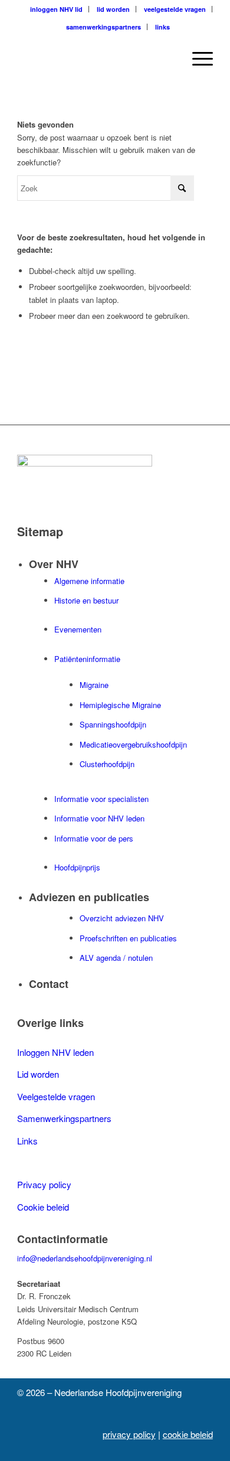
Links (27, 1140)
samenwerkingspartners (103, 26)
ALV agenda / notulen (116, 957)
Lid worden (38, 1074)
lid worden (113, 9)
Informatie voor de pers (93, 838)
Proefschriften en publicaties (128, 938)
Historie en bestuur (86, 600)
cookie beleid (188, 1434)
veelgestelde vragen (175, 9)
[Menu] (196, 58)
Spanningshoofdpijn (113, 724)
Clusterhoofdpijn (107, 763)
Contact (48, 984)
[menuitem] (56, 9)
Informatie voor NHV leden (99, 818)
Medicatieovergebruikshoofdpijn (133, 744)
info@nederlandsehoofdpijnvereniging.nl (84, 1258)
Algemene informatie (89, 580)
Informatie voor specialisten (101, 798)
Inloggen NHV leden (55, 1052)
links (162, 26)
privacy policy (129, 1434)
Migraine (94, 684)
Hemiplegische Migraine (120, 704)
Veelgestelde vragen (56, 1096)
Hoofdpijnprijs (77, 867)
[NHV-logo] (95, 58)
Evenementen (77, 629)
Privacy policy (44, 1184)
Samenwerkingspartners (64, 1118)
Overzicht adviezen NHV (122, 918)
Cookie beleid (43, 1207)
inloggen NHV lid (56, 9)
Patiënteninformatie (87, 658)
